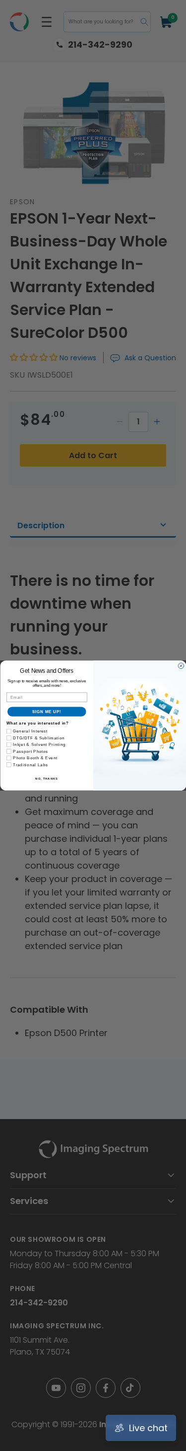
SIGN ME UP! (46, 712)
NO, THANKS (46, 778)
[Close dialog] (181, 666)
